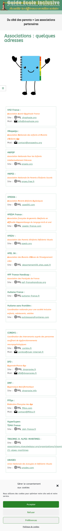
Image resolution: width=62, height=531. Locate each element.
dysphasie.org (28, 117)
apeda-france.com (31, 226)
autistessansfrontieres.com (35, 317)
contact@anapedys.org (29, 142)
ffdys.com (26, 408)
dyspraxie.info (29, 390)
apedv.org (26, 243)
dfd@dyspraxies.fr (27, 373)
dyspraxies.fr (29, 369)
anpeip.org (27, 164)
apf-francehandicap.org (33, 282)
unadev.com (27, 467)
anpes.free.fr (27, 181)
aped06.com (28, 204)
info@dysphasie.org (27, 121)
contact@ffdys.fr (26, 412)
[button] (57, 485)
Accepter (31, 504)
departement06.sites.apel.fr (36, 265)
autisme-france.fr (30, 296)
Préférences (31, 520)
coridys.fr (26, 348)
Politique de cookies (31, 527)
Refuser (31, 512)
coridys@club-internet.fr (30, 352)
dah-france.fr (28, 429)
